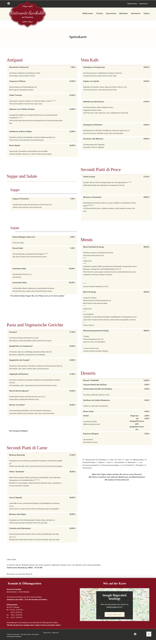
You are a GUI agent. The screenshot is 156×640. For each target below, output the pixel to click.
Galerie (147, 13)
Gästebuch (135, 13)
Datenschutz (132, 4)
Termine (99, 13)
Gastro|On (17, 634)
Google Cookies (112, 607)
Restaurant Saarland (15, 636)
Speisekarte (111, 13)
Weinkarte (123, 13)
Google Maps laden (114, 614)
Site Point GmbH (26, 634)
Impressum (143, 4)
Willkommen (88, 13)
